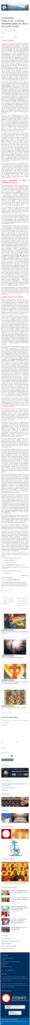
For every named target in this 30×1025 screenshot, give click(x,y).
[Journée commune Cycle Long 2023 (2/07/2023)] (5, 927)
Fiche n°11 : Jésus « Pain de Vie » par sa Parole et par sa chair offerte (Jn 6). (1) (19, 899)
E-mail (17, 742)
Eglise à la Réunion (6, 943)
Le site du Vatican (6, 939)
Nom (2, 742)
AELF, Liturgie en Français (8, 946)
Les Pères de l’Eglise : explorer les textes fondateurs (15, 883)
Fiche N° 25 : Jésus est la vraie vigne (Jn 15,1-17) (13, 707)
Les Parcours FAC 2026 (8, 787)
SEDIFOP (3, 960)
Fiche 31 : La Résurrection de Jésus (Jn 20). (12, 657)
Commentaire (4, 724)
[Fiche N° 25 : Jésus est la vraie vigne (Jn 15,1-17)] (15, 690)
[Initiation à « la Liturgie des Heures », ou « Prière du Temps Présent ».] (5, 890)
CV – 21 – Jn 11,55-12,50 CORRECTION (10, 579)
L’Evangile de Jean (11, 655)
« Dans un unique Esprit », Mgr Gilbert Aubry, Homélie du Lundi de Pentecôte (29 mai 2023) (19, 908)
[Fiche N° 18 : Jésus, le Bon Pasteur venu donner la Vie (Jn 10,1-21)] (15, 614)
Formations (4, 790)
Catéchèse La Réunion (7, 948)
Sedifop (4, 33)
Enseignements (4, 655)
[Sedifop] (15, 8)
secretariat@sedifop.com (10, 970)
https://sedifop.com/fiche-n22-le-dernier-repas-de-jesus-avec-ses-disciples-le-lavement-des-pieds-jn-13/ (14, 585)
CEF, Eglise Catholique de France (10, 941)
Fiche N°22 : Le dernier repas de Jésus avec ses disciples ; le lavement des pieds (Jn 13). (19, 920)
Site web (3, 747)
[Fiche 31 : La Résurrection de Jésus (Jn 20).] (15, 640)
